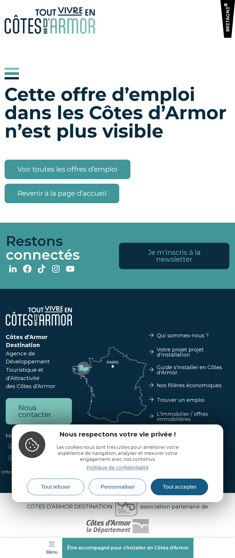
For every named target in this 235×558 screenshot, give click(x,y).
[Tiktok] (41, 269)
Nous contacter (34, 411)
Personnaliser (118, 487)
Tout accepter (179, 487)
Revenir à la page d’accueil (62, 193)
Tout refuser (55, 487)
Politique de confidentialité (118, 467)
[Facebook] (27, 269)
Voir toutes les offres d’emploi (67, 169)
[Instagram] (56, 269)
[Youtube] (70, 269)
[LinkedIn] (13, 269)
